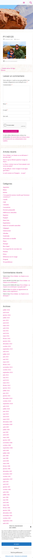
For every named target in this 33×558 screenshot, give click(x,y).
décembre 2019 (7, 422)
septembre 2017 (7, 479)
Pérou (4, 254)
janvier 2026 (7, 315)
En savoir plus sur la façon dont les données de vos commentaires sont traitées (16, 139)
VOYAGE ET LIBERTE (10, 2)
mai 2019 (5, 432)
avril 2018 (6, 461)
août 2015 (6, 523)
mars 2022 (6, 383)
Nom (5, 104)
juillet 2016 (6, 494)
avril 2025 (6, 323)
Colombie (6, 204)
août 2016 (6, 492)
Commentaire (7, 85)
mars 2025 (6, 325)
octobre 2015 (7, 518)
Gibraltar (5, 233)
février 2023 (6, 364)
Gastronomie (7, 230)
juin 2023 (6, 357)
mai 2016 (5, 500)
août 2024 (6, 328)
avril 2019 (6, 435)
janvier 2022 (7, 388)
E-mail (5, 110)
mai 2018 (5, 458)
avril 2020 (6, 416)
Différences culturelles (9, 212)
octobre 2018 (7, 445)
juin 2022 (6, 375)
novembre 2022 (8, 367)
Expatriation (6, 223)
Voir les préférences (16, 552)
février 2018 (6, 466)
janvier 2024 (6, 341)
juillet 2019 (6, 429)
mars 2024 (6, 336)
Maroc (5, 241)
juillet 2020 (6, 409)
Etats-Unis (6, 220)
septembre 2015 (7, 520)
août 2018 (6, 450)
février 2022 (6, 385)
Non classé (6, 246)
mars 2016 (6, 505)
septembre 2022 (8, 372)
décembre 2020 (7, 398)
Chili (4, 202)
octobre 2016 (7, 489)
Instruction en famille (9, 238)
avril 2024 (6, 333)
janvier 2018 (6, 468)
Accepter (16, 544)
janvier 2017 (6, 487)
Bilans (5, 190)
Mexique (5, 244)
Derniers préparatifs (9, 210)
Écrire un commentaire (11, 61)
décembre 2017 (7, 471)
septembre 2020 (8, 403)
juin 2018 (5, 455)
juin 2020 (6, 411)
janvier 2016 (6, 510)
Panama (5, 251)
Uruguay (5, 259)
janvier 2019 (6, 440)
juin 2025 (6, 320)
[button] (30, 527)
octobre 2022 (7, 370)
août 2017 (6, 481)
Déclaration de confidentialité (21, 556)
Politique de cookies (9, 556)
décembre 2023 (7, 343)
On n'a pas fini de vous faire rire (12, 249)
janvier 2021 (6, 396)
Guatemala (6, 236)
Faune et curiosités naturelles (11, 225)
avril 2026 (6, 312)
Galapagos (6, 228)
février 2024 (6, 338)
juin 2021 (6, 393)
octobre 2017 (7, 476)
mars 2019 (6, 437)
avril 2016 (6, 502)
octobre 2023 (7, 346)
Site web (5, 116)
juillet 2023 (6, 354)
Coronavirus (6, 207)
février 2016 (6, 507)
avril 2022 (6, 380)
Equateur (5, 215)
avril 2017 (6, 484)
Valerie (18, 39)
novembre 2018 (7, 442)
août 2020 (6, 406)
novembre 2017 (7, 474)
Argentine (6, 187)
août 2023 (6, 351)
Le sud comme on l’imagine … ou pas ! (14, 173)
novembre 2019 (7, 424)
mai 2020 (6, 414)
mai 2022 (6, 377)
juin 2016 (5, 497)
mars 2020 (6, 419)
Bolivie (5, 192)
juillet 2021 (6, 390)
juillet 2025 (6, 317)
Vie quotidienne (7, 262)
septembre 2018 (8, 448)
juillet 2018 (6, 453)
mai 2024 (6, 330)
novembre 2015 (7, 515)
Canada (5, 199)
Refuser (16, 548)
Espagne (5, 217)
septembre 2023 (8, 349)
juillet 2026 (6, 310)
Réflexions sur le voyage (10, 257)
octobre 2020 (7, 401)
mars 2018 (6, 463)
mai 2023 (5, 359)
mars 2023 (6, 362)
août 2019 (6, 427)
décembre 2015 (7, 513)
